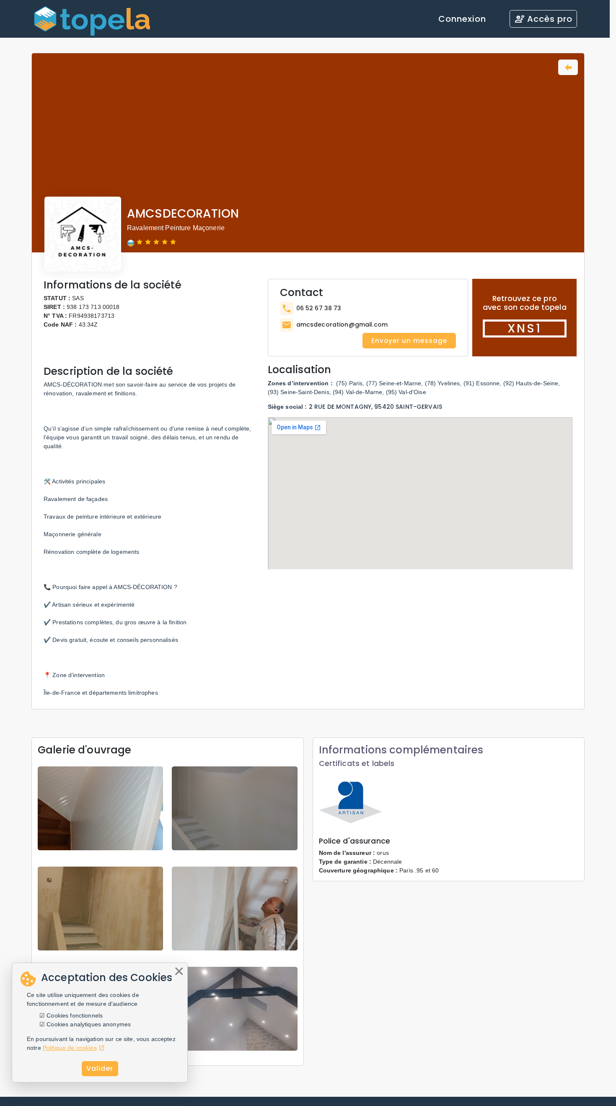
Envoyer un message (409, 340)
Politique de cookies (70, 1047)
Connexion (462, 19)
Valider (99, 1068)
